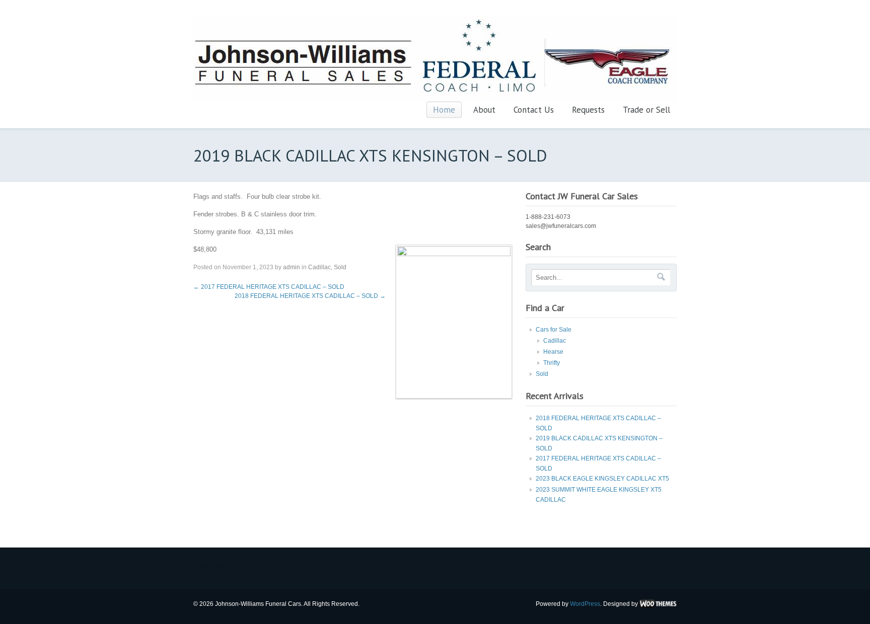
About (484, 109)
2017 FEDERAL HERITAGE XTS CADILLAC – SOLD (268, 286)
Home (444, 109)
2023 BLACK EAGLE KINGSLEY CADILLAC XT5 (602, 478)
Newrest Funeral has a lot (233, 567)
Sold (340, 267)
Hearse (553, 351)
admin (291, 267)
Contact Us (534, 109)
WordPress (585, 603)
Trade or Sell (646, 109)
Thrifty (551, 362)
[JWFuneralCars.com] (435, 99)
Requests (588, 109)
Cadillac (319, 267)
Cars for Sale (553, 329)
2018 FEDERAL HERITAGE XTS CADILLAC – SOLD (310, 295)
